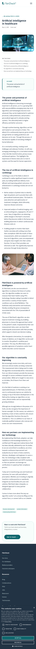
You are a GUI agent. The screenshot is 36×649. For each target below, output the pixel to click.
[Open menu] (32, 3)
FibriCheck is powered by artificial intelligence (16, 66)
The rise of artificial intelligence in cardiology (16, 64)
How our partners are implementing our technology (18, 71)
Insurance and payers (8, 569)
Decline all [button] (17, 642)
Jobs (3, 590)
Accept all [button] (18, 638)
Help (3, 586)
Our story (5, 558)
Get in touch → (12, 537)
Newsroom (5, 593)
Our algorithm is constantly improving (14, 69)
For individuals (6, 562)
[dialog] (18, 627)
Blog (3, 579)
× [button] (34, 607)
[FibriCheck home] (9, 3)
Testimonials (6, 600)
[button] (17, 646)
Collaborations (6, 583)
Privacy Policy (8, 621)
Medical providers (7, 565)
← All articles (6, 16)
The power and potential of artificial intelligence (17, 61)
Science (4, 597)
